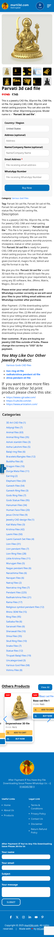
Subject (6, 873)
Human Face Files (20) (18, 510)
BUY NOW (20, 738)
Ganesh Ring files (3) (17, 490)
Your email (8, 862)
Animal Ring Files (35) (17, 437)
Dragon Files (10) (15, 466)
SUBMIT (11, 902)
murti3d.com (31, 925)
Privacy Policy (38, 813)
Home (7, 805)
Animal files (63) (14, 432)
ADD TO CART (20, 732)
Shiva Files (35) (14, 636)
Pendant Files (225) (16, 592)
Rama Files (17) (14, 602)
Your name (8, 852)
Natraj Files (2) (14, 582)
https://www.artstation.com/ (21, 404)
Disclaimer (36, 824)
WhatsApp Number (15, 171)
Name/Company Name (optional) (24, 147)
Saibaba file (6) (14, 621)
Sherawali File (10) (16, 631)
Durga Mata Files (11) (17, 471)
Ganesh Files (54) (15, 485)
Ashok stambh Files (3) (18, 442)
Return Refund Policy (39, 831)
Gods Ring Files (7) (16, 495)
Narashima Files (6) (16, 573)
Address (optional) (15, 135)
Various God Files (20, 198)
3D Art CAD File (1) (16, 422)
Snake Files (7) (13, 645)
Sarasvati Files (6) (15, 626)
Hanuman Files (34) (16, 505)
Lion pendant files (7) (17, 548)
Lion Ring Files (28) (16, 553)
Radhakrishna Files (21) (18, 597)
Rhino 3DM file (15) (16, 611)
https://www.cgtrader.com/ (21, 397)
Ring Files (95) (13, 616)
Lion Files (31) (13, 544)
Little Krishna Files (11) (18, 558)
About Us (9, 810)
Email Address (14, 159)
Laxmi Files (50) (14, 534)
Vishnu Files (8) (14, 670)
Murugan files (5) (15, 563)
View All (45, 687)
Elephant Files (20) (16, 480)
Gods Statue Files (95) (18, 500)
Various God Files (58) (18, 665)
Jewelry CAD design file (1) (20, 519)
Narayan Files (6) (15, 577)
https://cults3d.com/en (18, 400)
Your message (10, 884)
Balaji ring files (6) (15, 451)
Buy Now (27, 187)
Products (9, 815)
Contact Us (37, 818)
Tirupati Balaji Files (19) (18, 655)
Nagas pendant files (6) (18, 568)
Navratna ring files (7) (18, 587)
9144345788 (26, 786)
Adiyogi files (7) (14, 427)
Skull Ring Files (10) (16, 641)
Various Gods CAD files (18, 365)
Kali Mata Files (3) (15, 524)
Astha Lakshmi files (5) (18, 446)
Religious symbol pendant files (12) (25, 607)
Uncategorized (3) (16, 660)
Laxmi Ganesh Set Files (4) (20, 539)
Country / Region (14, 122)
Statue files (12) (14, 650)
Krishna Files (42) (15, 529)
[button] (49, 719)
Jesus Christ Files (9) (17, 514)
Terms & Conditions (37, 807)
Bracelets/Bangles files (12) (20, 456)
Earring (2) (12, 476)
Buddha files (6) (14, 461)
